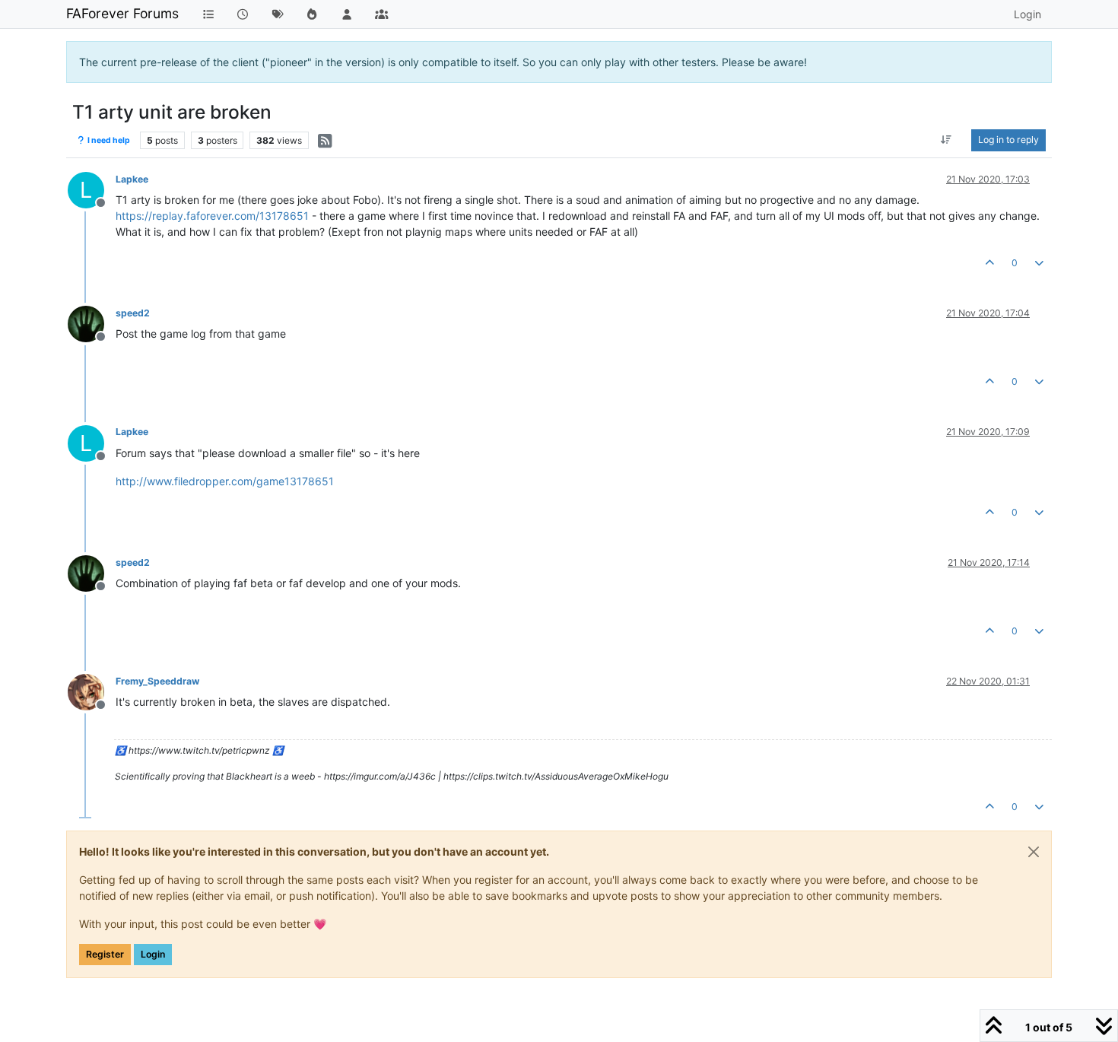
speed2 (133, 313)
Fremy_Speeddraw (157, 681)
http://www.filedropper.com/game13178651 (225, 481)
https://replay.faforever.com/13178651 (212, 215)
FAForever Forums (122, 13)
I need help (108, 140)
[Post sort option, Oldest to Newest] (946, 140)
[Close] (1033, 851)
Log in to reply (1008, 139)
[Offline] (92, 322)
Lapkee (132, 179)
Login (153, 954)
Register (105, 954)
